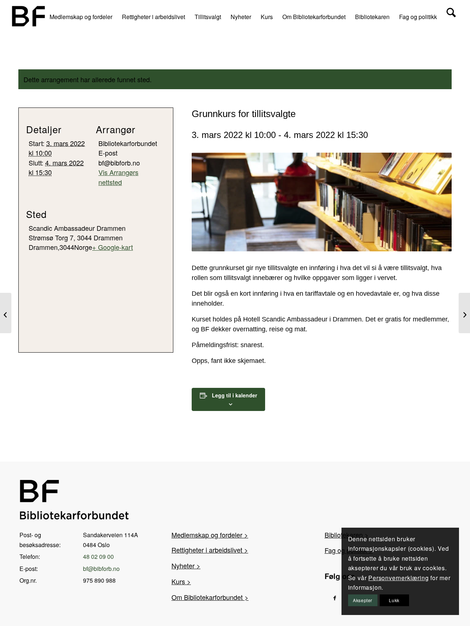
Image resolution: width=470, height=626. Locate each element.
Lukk (394, 600)
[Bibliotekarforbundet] (30, 16)
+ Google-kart (112, 247)
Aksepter (362, 600)
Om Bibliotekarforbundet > (210, 597)
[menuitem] (81, 16)
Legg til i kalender (234, 395)
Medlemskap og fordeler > (209, 534)
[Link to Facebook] (335, 597)
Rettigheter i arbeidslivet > (209, 549)
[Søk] (451, 16)
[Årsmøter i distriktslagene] (5, 313)
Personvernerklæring (398, 578)
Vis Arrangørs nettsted (118, 176)
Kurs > (181, 581)
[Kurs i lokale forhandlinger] (464, 313)
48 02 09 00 (98, 556)
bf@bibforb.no (101, 568)
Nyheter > (185, 565)
